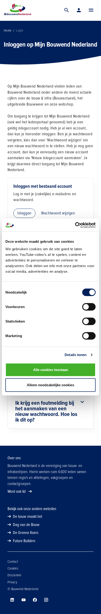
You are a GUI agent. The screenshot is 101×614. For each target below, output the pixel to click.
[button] (91, 10)
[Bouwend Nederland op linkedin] (12, 600)
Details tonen (75, 355)
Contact (13, 561)
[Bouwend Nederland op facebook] (34, 600)
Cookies (13, 568)
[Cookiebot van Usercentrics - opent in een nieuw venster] (75, 225)
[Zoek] (67, 10)
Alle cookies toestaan (50, 369)
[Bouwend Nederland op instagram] (46, 600)
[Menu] (91, 10)
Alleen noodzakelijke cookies (50, 385)
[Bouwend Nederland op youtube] (23, 600)
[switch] (89, 306)
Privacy (12, 582)
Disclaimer (15, 575)
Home (8, 30)
